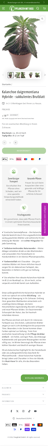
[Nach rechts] (43, 2)
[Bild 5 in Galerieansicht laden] (37, 75)
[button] (37, 8)
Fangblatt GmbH (20, 437)
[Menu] (3, 8)
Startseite (6, 84)
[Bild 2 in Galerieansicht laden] (17, 75)
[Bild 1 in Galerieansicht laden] (11, 75)
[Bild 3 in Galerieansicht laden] (24, 75)
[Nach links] (4, 2)
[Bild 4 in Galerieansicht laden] (31, 75)
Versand (11, 118)
